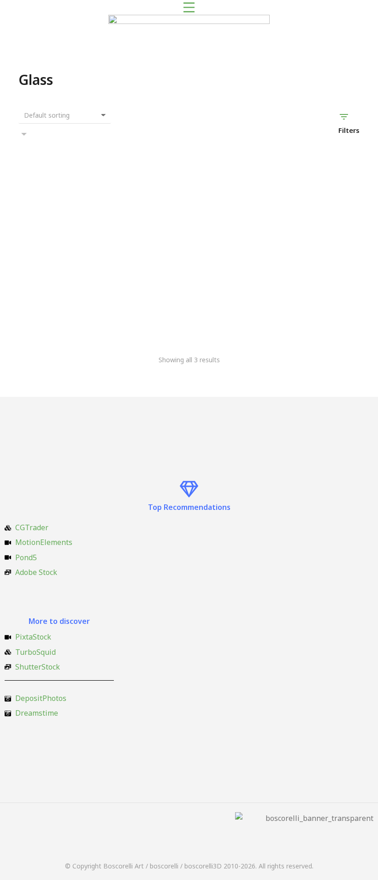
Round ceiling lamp (285, 318)
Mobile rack (155, 318)
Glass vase (36, 318)
